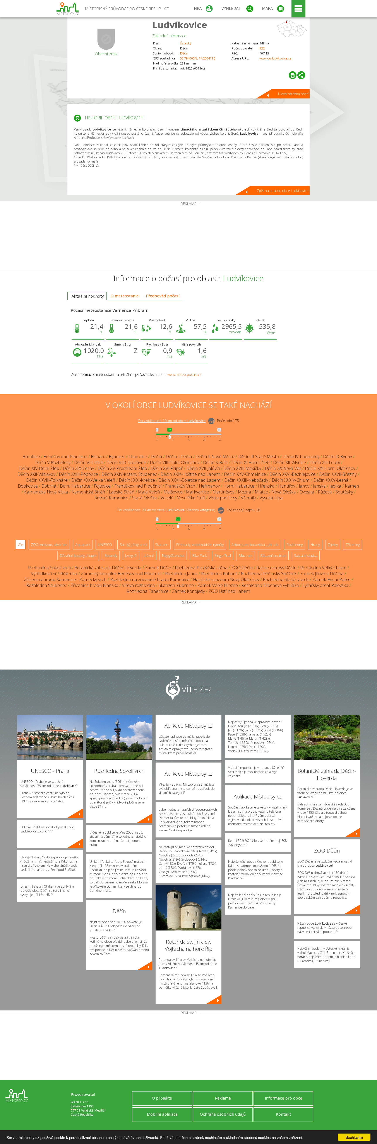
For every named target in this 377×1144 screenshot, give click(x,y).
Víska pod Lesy (223, 498)
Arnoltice (31, 456)
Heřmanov (209, 486)
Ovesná (307, 492)
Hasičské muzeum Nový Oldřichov (226, 579)
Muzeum (245, 555)
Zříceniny (353, 544)
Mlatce (261, 492)
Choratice (138, 456)
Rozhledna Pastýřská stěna (201, 568)
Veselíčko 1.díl (191, 498)
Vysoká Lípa (271, 498)
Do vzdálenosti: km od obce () (166, 510)
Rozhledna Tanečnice (147, 591)
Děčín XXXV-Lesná (330, 480)
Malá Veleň (149, 492)
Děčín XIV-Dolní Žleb (39, 468)
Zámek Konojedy (188, 591)
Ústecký (185, 43)
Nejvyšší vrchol (173, 555)
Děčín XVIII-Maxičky (242, 468)
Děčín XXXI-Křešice (137, 480)
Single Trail (222, 555)
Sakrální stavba (305, 555)
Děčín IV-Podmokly (301, 456)
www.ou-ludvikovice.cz (275, 58)
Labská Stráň (121, 492)
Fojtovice (102, 486)
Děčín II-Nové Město (215, 456)
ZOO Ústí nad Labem (229, 591)
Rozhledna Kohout (219, 573)
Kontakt (283, 1114)
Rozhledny (294, 544)
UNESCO (105, 544)
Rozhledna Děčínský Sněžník (268, 573)
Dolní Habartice (75, 486)
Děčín (184, 53)
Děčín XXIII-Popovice (78, 474)
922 (262, 48)
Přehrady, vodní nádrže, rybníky (200, 544)
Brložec (98, 456)
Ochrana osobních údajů (223, 1114)
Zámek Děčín (158, 568)
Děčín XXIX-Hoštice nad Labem (190, 474)
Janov (304, 486)
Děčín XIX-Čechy (78, 468)
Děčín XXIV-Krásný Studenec (129, 474)
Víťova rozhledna (138, 585)
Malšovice (173, 492)
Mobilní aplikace (162, 1114)
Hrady (315, 544)
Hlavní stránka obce (293, 94)
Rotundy (110, 555)
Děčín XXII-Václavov (36, 474)
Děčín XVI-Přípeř (167, 468)
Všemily (248, 498)
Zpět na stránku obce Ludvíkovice (282, 190)
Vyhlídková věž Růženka (54, 573)
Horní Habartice (238, 486)
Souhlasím (354, 1137)
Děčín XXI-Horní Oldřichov (330, 468)
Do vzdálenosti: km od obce (172, 421)
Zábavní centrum (273, 555)
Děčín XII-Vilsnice (289, 462)
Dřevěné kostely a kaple (78, 555)
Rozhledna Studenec (46, 585)
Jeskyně (131, 555)
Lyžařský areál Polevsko (325, 585)
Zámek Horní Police (331, 579)
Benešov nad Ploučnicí (65, 456)
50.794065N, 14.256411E (197, 58)
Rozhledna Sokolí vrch (49, 568)
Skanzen (161, 544)
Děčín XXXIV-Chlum (291, 480)
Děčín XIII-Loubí (325, 462)
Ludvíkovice (179, 25)
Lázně (149, 555)
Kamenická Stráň (88, 492)
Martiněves (223, 492)
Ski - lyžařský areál (133, 544)
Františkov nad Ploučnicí (137, 486)
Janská (319, 486)
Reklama (223, 1098)
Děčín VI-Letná (88, 462)
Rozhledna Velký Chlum (323, 568)
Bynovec (117, 456)
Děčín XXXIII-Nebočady (246, 480)
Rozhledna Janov (181, 573)
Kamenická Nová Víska (46, 492)
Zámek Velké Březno (217, 585)
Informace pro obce (283, 1098)
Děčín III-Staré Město (258, 456)
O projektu (162, 1098)
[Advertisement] (188, 238)
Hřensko (266, 486)
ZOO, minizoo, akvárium (49, 544)
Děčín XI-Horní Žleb (250, 462)
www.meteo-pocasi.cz (184, 374)
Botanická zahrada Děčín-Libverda (108, 568)
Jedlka (335, 486)
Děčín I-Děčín (179, 456)
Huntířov (286, 486)
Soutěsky (344, 492)
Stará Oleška (144, 498)
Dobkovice (28, 486)
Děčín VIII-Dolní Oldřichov (174, 462)
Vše (20, 544)
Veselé (167, 498)
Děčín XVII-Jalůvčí (203, 468)
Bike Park (199, 555)
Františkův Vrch (180, 486)
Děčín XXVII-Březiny (338, 474)
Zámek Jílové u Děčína (322, 573)
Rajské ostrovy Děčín (276, 568)
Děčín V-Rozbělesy (52, 462)
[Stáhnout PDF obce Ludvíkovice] (292, 75)
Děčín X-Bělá (215, 462)
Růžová (325, 492)
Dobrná (48, 486)
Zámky (333, 544)
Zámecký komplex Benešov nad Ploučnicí (121, 573)
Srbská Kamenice (111, 498)
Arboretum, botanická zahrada (255, 544)
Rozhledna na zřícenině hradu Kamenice (149, 579)
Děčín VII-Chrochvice (126, 462)
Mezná (244, 492)
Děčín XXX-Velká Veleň (93, 480)
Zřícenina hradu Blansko (94, 585)
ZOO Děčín (242, 568)
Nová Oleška (284, 492)
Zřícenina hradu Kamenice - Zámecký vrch (65, 579)
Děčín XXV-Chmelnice (245, 474)
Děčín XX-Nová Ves (283, 468)
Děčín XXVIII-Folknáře (47, 480)
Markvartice (197, 492)
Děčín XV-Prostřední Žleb (122, 468)
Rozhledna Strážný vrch (286, 579)
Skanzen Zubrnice (176, 585)
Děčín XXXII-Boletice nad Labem (190, 480)
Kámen (352, 486)
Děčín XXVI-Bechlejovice (292, 474)
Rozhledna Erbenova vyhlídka (270, 585)
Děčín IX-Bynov (337, 456)
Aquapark (82, 544)
